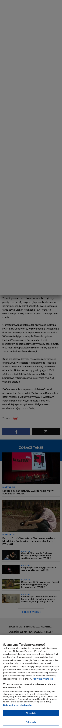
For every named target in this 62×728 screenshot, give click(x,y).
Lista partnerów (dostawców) (17, 705)
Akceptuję (31, 713)
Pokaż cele (31, 722)
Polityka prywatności (43, 678)
